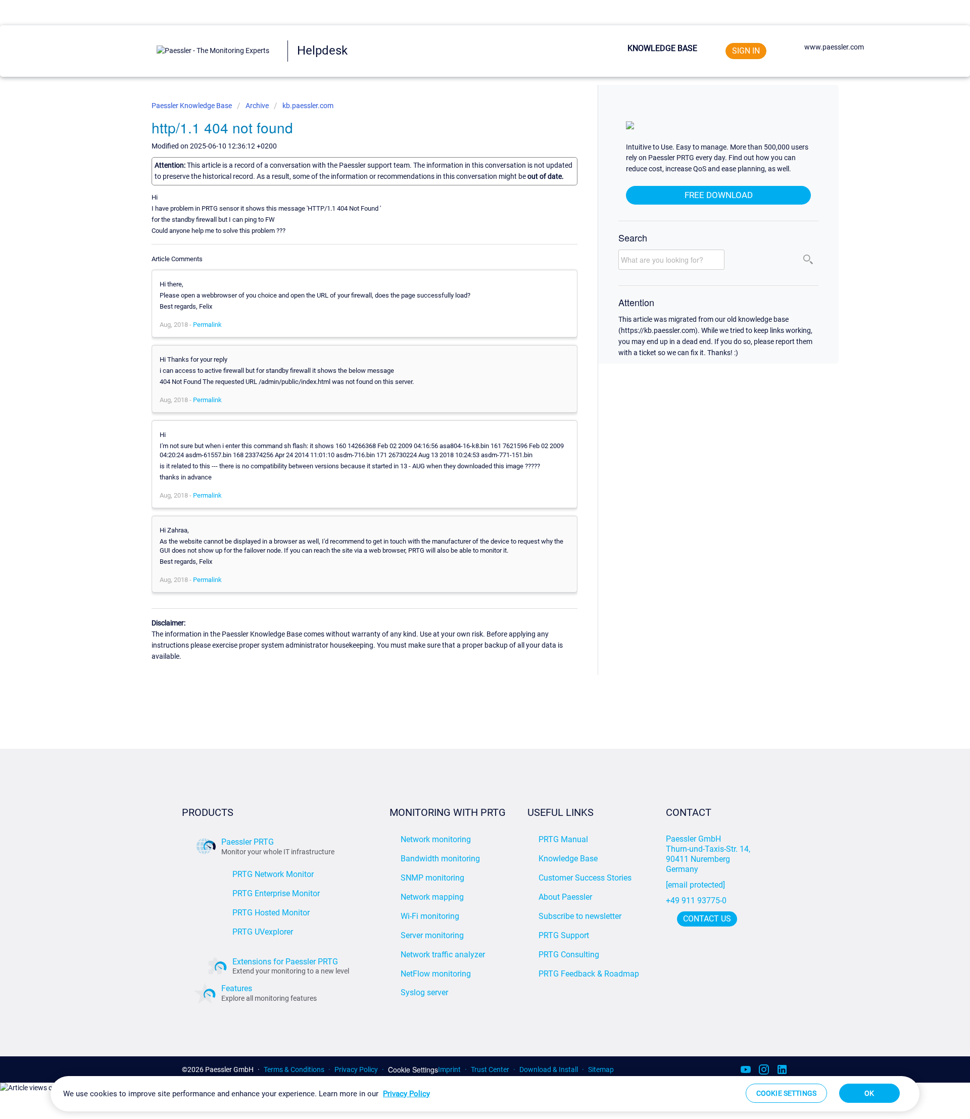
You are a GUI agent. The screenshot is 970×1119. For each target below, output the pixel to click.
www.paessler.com (834, 47)
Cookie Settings (413, 1069)
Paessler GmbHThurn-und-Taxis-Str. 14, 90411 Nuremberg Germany (709, 854)
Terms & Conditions (294, 1069)
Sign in (746, 51)
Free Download (719, 195)
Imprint (449, 1069)
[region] (485, 1093)
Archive (257, 106)
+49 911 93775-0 (696, 900)
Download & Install (548, 1069)
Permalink (207, 324)
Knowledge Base (662, 48)
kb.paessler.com (307, 106)
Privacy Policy (356, 1069)
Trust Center (490, 1069)
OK (869, 1093)
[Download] (466, 438)
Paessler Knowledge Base (192, 106)
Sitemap (601, 1069)
